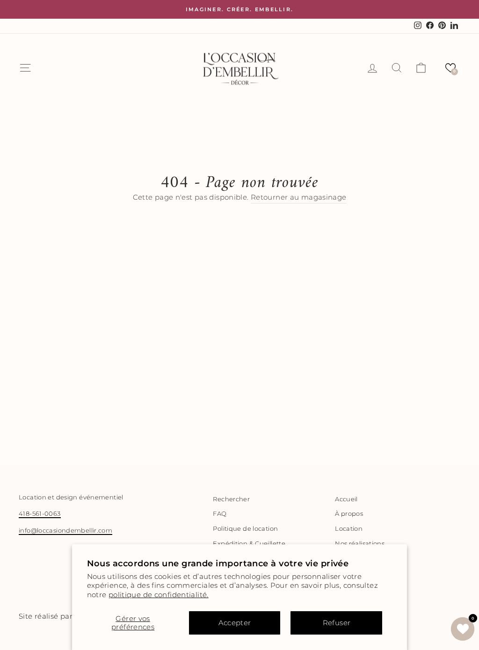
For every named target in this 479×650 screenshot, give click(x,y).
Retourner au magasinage (299, 197)
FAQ (219, 513)
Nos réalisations (360, 543)
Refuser (337, 622)
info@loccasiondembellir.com (65, 530)
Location (349, 528)
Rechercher (231, 499)
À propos (349, 513)
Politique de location (245, 528)
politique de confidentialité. (159, 594)
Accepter (234, 622)
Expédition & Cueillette (249, 543)
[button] (450, 68)
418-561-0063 (40, 513)
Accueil (346, 499)
